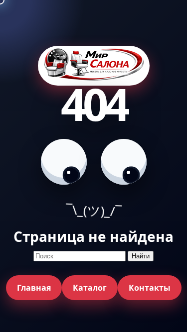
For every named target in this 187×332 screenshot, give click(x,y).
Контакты (150, 287)
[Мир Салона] (94, 66)
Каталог (90, 287)
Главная (34, 287)
